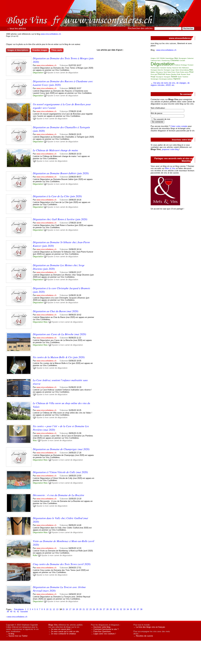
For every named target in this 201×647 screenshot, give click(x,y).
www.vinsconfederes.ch (51, 34)
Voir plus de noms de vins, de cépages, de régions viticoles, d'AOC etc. (170, 84)
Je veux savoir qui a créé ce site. (65, 631)
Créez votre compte (179, 126)
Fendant (190, 65)
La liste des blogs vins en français (150, 627)
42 (18, 611)
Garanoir (175, 68)
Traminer (185, 77)
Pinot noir (161, 74)
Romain (183, 74)
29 (111, 609)
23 (90, 609)
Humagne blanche (157, 70)
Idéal (177, 70)
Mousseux (159, 72)
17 (70, 609)
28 (107, 609)
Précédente (19, 609)
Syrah (180, 77)
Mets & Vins (170, 168)
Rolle (35, 555)
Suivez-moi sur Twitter (18, 636)
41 (15, 611)
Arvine (162, 58)
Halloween (185, 68)
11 (51, 609)
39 (8, 611)
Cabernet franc (156, 60)
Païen (173, 72)
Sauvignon (159, 77)
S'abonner (64, 65)
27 (104, 609)
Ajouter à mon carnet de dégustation (62, 72)
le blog (11, 634)
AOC (158, 58)
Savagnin (167, 77)
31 (118, 609)
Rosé (188, 74)
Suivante (24, 611)
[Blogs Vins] (31, 15)
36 (134, 609)
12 (54, 609)
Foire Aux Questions (102, 631)
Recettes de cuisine (144, 636)
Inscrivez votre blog (101, 627)
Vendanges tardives (166, 79)
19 (77, 609)
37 (138, 609)
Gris (180, 68)
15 (63, 609)
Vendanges (154, 79)
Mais (46, 322)
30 (114, 609)
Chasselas (174, 60)
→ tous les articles (16, 28)
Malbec (153, 72)
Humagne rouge (169, 70)
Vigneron (177, 79)
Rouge (153, 77)
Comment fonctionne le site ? (105, 629)
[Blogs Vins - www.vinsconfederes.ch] (133, 21)
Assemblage (169, 58)
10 (47, 609)
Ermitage (184, 65)
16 (67, 609)
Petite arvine (184, 72)
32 (121, 609)
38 (141, 609)
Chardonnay (165, 60)
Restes (168, 74)
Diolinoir (177, 65)
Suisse (174, 76)
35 (131, 609)
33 (124, 609)
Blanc (176, 58)
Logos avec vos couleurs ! (104, 634)
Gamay (169, 68)
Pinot (191, 72)
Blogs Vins (53, 625)
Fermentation (155, 68)
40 (11, 611)
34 (128, 609)
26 (101, 609)
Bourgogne (183, 58)
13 (57, 609)
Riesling (173, 74)
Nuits (169, 72)
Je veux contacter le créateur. (63, 634)
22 (87, 609)
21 (84, 609)
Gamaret (163, 68)
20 (80, 609)
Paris (178, 72)
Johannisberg (184, 70)
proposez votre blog (170, 149)
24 (94, 609)
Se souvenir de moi (162, 119)
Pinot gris (154, 74)
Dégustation (38, 72)
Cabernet (190, 58)
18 (74, 609)
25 (97, 609)
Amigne (153, 58)
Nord (165, 72)
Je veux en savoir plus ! (61, 629)
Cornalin (182, 60)
